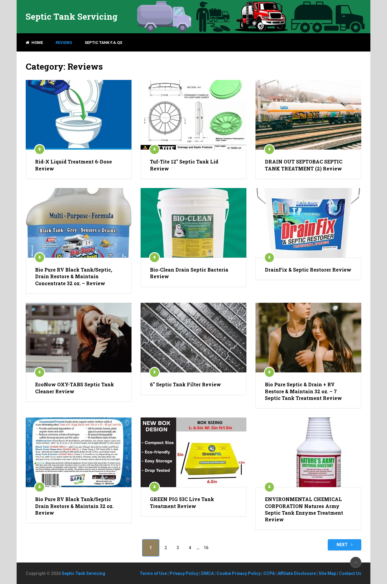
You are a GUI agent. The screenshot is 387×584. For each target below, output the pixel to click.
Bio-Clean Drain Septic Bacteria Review (189, 272)
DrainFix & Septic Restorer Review (308, 269)
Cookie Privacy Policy (238, 573)
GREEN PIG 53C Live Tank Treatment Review (182, 502)
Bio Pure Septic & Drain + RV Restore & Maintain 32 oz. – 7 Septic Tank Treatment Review (303, 391)
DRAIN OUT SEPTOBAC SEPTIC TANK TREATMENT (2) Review (303, 164)
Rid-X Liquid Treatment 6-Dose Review (73, 164)
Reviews (64, 42)
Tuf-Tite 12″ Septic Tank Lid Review (184, 164)
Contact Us (350, 573)
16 (205, 547)
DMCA (207, 573)
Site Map (327, 573)
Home (37, 42)
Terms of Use (153, 573)
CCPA (269, 573)
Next (343, 544)
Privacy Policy (184, 573)
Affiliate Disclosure (297, 573)
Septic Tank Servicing (72, 16)
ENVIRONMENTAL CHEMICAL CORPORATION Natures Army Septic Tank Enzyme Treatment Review (304, 509)
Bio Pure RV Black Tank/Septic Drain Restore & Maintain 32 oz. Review (74, 506)
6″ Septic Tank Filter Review (185, 384)
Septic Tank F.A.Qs (103, 42)
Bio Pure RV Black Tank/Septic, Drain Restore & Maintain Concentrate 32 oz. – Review (73, 276)
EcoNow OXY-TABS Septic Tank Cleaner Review (74, 387)
